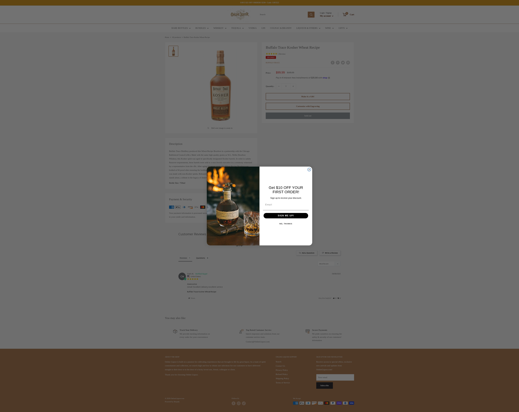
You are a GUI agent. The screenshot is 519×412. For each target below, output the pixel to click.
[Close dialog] (309, 169)
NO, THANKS (286, 224)
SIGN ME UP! (286, 215)
